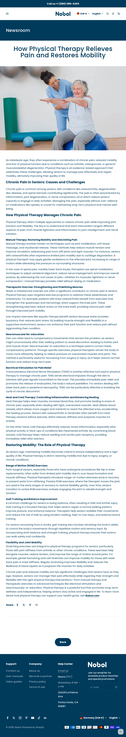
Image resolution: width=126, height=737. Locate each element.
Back (63, 642)
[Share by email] (36, 604)
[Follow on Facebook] (7, 718)
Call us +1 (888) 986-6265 (63, 3)
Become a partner (40, 676)
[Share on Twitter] (23, 604)
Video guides (14, 681)
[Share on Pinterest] (30, 604)
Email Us (63, 671)
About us (34, 671)
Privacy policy (37, 681)
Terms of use (37, 687)
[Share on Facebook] (17, 604)
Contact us (13, 671)
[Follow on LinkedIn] (45, 718)
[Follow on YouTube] (32, 718)
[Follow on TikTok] (39, 718)
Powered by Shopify (33, 727)
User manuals (14, 676)
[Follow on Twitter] (14, 718)
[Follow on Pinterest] (26, 718)
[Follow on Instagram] (20, 718)
